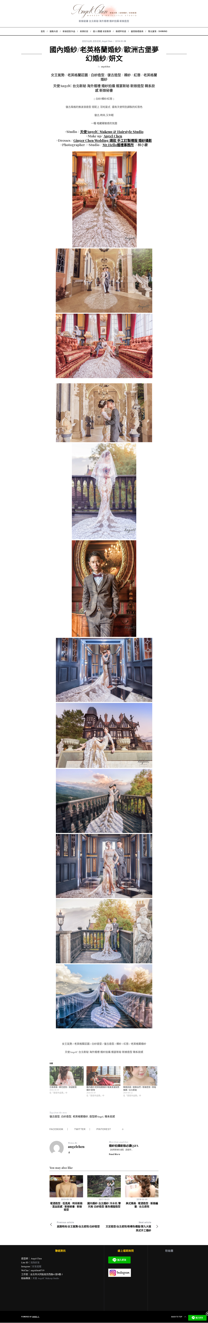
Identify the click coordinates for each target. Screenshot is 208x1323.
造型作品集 (87, 41)
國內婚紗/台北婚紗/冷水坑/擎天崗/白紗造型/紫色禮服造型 (104, 1205)
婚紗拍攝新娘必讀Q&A (123, 1146)
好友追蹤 (36, 1266)
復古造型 (55, 1116)
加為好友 (35, 1262)
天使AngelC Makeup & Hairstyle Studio (111, 131)
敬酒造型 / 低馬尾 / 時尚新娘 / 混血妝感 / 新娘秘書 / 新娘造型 (66, 1206)
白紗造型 (66, 1116)
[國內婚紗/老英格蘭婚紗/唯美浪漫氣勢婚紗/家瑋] (103, 1076)
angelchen (105, 66)
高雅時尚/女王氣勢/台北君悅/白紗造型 (78, 1224)
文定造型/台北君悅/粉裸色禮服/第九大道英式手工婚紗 (128, 1226)
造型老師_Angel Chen (102, 41)
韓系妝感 (110, 1116)
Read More (114, 1154)
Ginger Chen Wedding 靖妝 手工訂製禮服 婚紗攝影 (112, 140)
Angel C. (35, 1317)
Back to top (176, 1317)
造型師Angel (96, 1116)
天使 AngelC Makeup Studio (46, 1278)
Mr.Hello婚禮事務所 (118, 144)
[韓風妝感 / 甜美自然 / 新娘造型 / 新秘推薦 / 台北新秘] (140, 1076)
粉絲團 (169, 1250)
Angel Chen (113, 136)
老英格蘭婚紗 (80, 1116)
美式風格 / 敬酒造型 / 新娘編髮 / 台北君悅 (142, 1205)
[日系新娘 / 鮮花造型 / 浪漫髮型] (67, 1076)
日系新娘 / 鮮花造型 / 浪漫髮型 (63, 1087)
